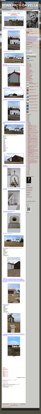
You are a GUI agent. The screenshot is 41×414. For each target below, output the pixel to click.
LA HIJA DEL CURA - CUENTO (32, 92)
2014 (27, 173)
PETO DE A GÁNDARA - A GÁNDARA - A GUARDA (32, 150)
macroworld (24, 409)
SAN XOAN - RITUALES (29, 78)
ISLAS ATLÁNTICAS (28, 71)
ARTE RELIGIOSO (28, 65)
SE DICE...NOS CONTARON (29, 79)
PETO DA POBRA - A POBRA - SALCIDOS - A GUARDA (33, 156)
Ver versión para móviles (14, 405)
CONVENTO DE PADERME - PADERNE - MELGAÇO (33, 145)
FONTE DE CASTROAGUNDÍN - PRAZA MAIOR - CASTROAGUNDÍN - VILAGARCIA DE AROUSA (33, 96)
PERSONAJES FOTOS (29, 76)
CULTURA (28, 68)
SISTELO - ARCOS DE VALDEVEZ (31, 159)
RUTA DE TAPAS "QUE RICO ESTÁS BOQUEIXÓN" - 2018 (32, 89)
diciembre (29, 122)
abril (28, 167)
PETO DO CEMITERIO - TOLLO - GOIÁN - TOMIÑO (33, 153)
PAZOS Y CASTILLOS (29, 75)
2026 (27, 115)
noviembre (29, 123)
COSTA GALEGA (28, 67)
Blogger (31, 409)
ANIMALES (28, 63)
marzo (28, 168)
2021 (27, 119)
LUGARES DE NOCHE (29, 73)
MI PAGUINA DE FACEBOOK (29, 188)
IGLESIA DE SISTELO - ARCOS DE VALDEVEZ (32, 160)
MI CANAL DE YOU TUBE (29, 190)
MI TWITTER (28, 195)
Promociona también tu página (29, 203)
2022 (27, 118)
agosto (28, 164)
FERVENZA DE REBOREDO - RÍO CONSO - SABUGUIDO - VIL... (32, 125)
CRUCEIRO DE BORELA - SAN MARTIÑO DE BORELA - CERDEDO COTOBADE (33, 98)
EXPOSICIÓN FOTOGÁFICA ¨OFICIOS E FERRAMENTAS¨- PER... (31, 152)
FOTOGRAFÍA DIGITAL (29, 70)
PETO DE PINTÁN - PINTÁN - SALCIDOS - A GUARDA (33, 151)
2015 (27, 172)
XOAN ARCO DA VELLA (9, 3)
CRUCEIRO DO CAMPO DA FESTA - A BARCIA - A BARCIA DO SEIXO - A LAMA (33, 83)
